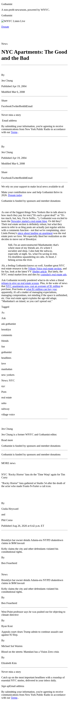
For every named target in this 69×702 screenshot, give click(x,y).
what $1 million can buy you (41, 289)
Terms (14, 132)
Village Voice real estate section (44, 268)
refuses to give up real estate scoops (20, 283)
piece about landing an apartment (35, 233)
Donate (5, 26)
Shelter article (39, 271)
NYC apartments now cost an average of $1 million (33, 286)
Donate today (15, 195)
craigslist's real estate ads (53, 274)
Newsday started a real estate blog (29, 221)
